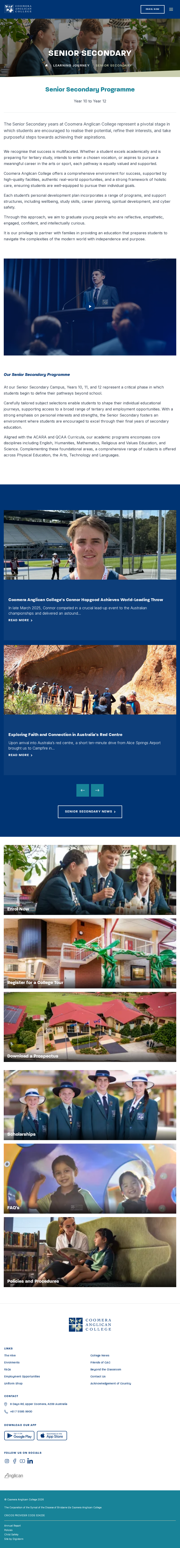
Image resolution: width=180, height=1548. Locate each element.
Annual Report (12, 1525)
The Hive (10, 1355)
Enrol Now (152, 9)
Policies (8, 1530)
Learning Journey (71, 65)
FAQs (7, 1369)
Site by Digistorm (13, 1538)
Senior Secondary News (88, 811)
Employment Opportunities (22, 1376)
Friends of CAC (100, 1362)
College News (99, 1355)
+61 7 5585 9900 (21, 1411)
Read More (18, 620)
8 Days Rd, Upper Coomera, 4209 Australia (38, 1404)
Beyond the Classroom (105, 1369)
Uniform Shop (13, 1383)
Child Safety (11, 1534)
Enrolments (12, 1362)
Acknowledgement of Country (110, 1383)
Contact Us (98, 1376)
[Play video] (90, 310)
